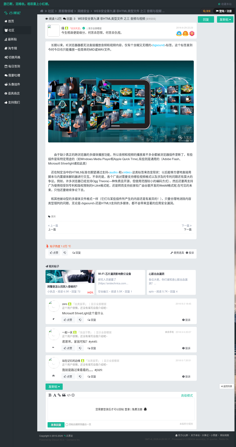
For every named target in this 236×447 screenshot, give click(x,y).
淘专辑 (12, 48)
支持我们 (13, 102)
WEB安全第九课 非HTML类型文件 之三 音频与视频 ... (129, 11)
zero (64, 304)
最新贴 (12, 39)
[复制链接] (151, 18)
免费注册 (137, 409)
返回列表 (227, 386)
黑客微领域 (65, 11)
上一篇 (52, 229)
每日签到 (14, 66)
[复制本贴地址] (53, 319)
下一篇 (188, 229)
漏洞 (53, 216)
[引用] (64, 395)
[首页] (41, 11)
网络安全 (83, 11)
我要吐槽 (14, 75)
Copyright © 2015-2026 (56, 435)
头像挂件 (14, 84)
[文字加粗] (50, 395)
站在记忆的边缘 (71, 360)
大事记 (205, 435)
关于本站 (195, 435)
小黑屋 (214, 435)
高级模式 (187, 395)
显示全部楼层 (95, 28)
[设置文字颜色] (55, 395)
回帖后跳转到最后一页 (80, 424)
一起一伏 (67, 332)
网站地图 (224, 435)
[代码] (69, 395)
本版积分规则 (186, 423)
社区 (11, 30)
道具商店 (13, 93)
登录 (127, 409)
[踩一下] (65, 252)
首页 (10, 21)
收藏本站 (226, 4)
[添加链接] (59, 395)
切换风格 (14, 57)
